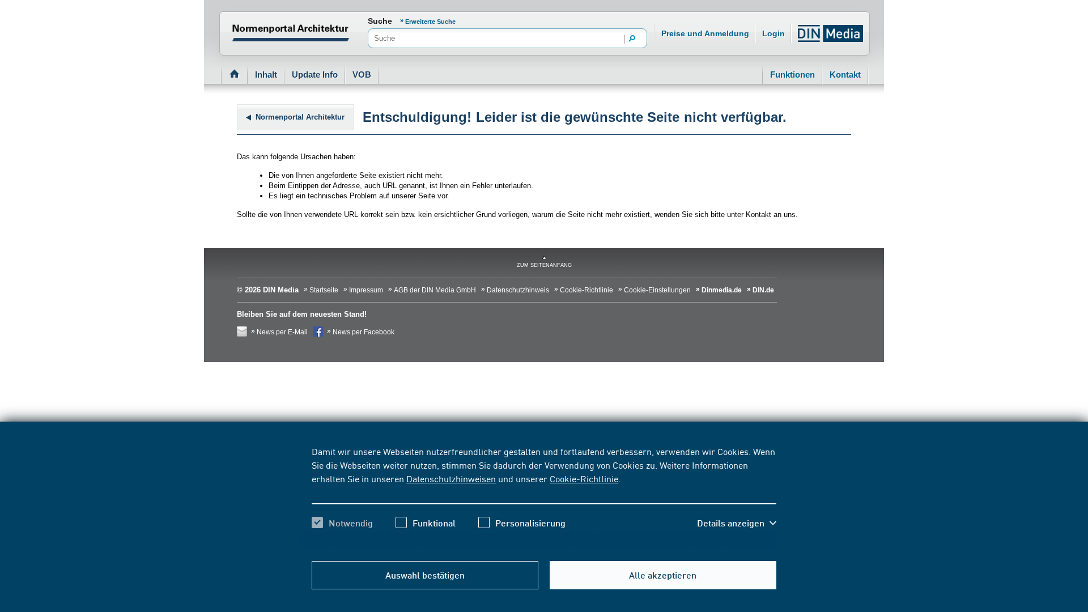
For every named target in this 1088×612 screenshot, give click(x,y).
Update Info (315, 74)
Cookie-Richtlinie (584, 478)
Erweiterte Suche (430, 21)
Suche (380, 21)
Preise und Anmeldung (705, 33)
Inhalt (266, 74)
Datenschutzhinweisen (451, 478)
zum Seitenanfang (544, 265)
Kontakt (845, 74)
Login (773, 33)
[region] (543, 497)
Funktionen (792, 74)
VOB (361, 74)
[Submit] (632, 39)
